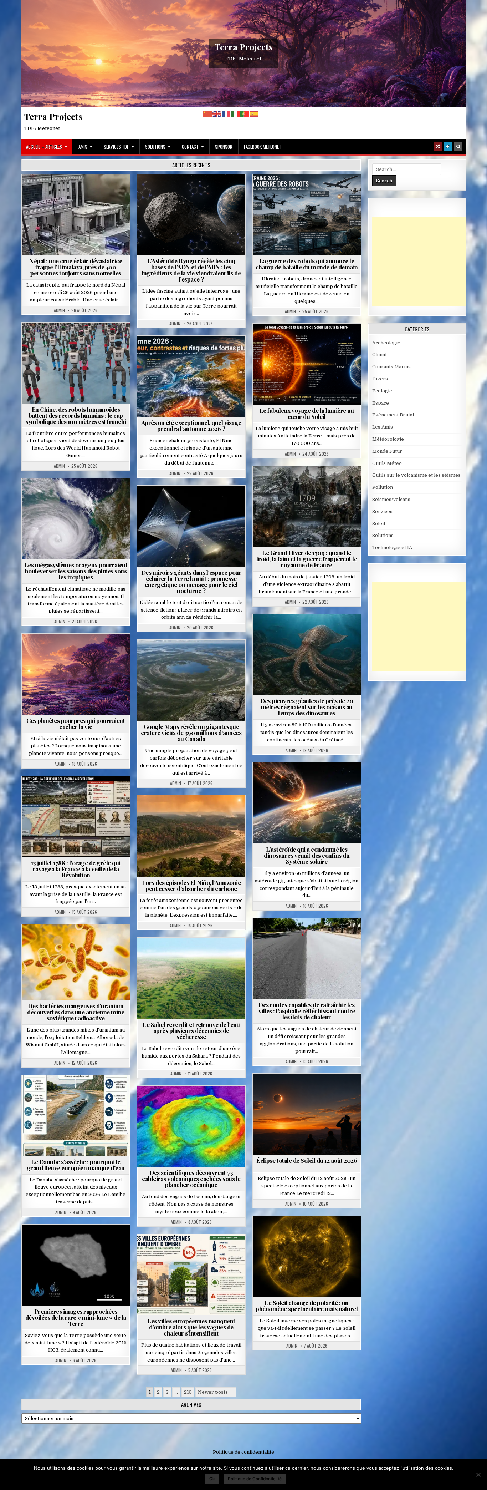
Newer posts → (216, 1392)
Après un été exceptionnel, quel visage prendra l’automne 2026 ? (191, 425)
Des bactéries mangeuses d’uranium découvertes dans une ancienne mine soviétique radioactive (75, 1012)
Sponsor (223, 146)
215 (188, 1392)
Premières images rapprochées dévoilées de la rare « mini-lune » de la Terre (75, 1317)
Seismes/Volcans (103, 191)
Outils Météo (387, 463)
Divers (328, 631)
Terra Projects (244, 46)
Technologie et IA (329, 191)
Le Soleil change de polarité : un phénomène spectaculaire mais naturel (307, 1306)
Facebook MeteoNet (262, 146)
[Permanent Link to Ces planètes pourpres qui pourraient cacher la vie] (76, 674)
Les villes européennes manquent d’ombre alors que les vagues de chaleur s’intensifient (191, 1327)
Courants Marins (391, 366)
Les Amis (382, 427)
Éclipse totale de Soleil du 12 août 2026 (306, 1160)
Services (382, 511)
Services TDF (116, 146)
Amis (82, 146)
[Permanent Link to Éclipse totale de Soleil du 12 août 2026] (307, 1114)
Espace (194, 191)
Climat (178, 813)
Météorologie (194, 353)
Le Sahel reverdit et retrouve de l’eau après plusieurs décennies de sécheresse (191, 1030)
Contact (190, 146)
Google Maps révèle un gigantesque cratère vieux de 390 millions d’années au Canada (191, 733)
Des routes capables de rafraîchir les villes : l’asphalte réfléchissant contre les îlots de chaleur (306, 1011)
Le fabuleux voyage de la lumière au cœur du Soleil (307, 413)
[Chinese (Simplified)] (207, 113)
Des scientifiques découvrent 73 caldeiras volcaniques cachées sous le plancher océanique (191, 1179)
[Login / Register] (448, 146)
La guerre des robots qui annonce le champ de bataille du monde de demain (307, 264)
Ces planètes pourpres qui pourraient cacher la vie (75, 723)
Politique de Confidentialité (255, 1478)
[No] (478, 1474)
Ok (212, 1478)
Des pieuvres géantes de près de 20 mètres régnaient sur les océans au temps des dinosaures (306, 707)
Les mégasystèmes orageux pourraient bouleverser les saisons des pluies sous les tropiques (76, 571)
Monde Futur (285, 191)
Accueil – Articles (44, 146)
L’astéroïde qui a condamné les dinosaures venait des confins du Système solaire (306, 855)
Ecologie (207, 955)
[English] (217, 113)
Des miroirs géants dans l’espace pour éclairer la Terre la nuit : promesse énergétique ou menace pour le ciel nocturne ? (191, 581)
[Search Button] (458, 146)
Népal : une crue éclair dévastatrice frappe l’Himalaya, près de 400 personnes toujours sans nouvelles (75, 267)
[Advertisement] (425, 261)
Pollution (189, 503)
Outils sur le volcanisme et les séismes (416, 475)
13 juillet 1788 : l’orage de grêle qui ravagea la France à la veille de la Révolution (76, 869)
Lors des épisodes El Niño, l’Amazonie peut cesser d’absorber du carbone (191, 885)
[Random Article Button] (438, 146)
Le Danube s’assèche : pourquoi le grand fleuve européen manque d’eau (76, 1165)
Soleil (309, 341)
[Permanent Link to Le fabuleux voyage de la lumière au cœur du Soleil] (307, 364)
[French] (226, 113)
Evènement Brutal (55, 191)
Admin (59, 310)
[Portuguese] (245, 113)
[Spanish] (254, 113)
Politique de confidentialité (243, 1452)
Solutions (155, 146)
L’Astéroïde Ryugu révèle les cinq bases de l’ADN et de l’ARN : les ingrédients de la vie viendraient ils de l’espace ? (191, 270)
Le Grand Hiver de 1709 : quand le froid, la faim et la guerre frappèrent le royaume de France (306, 559)
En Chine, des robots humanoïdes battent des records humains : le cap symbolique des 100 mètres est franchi (75, 415)
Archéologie (297, 631)
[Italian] (235, 113)
